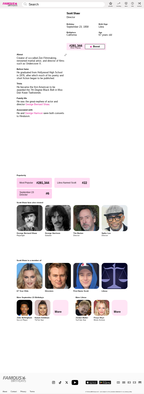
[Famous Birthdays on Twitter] (66, 382)
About (5, 391)
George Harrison (34, 113)
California (72, 34)
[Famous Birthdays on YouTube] (76, 382)
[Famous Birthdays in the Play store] (105, 382)
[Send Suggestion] (65, 55)
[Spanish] (118, 382)
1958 (85, 26)
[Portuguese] (123, 382)
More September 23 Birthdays (30, 297)
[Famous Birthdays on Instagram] (53, 382)
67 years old (105, 34)
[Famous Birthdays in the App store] (92, 382)
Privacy (23, 391)
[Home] (23, 381)
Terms (32, 391)
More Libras (81, 297)
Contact (14, 391)
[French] (129, 382)
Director (71, 17)
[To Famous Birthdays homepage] (10, 4)
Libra (101, 26)
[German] (139, 382)
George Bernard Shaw (37, 104)
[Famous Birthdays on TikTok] (60, 382)
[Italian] (134, 382)
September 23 (74, 26)
